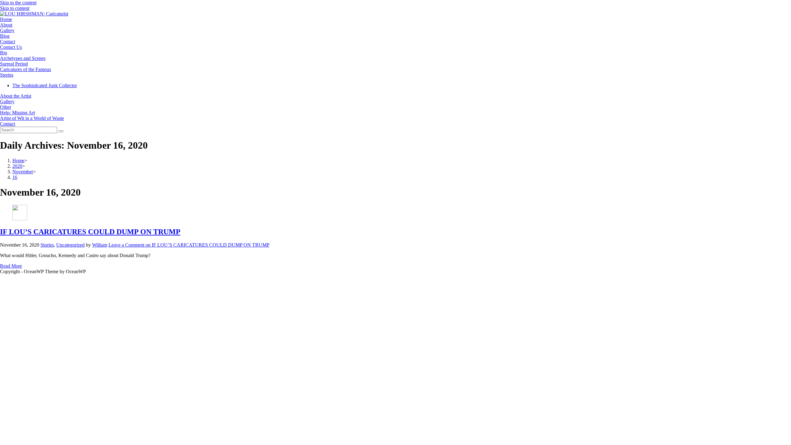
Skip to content (14, 8)
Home (6, 19)
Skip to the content (18, 2)
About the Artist (15, 96)
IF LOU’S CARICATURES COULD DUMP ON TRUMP (90, 232)
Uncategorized (70, 245)
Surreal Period (14, 63)
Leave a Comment (188, 245)
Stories (6, 75)
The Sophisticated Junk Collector (44, 85)
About (6, 25)
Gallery (7, 30)
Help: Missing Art (17, 112)
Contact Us (11, 47)
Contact (7, 41)
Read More (11, 266)
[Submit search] (60, 131)
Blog (5, 36)
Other (5, 107)
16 (14, 177)
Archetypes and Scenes (22, 58)
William (99, 245)
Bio (3, 52)
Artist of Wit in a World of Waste (32, 118)
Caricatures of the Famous (25, 69)
